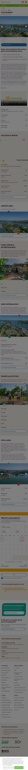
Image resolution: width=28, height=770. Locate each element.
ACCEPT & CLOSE (19, 767)
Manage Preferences (8, 767)
